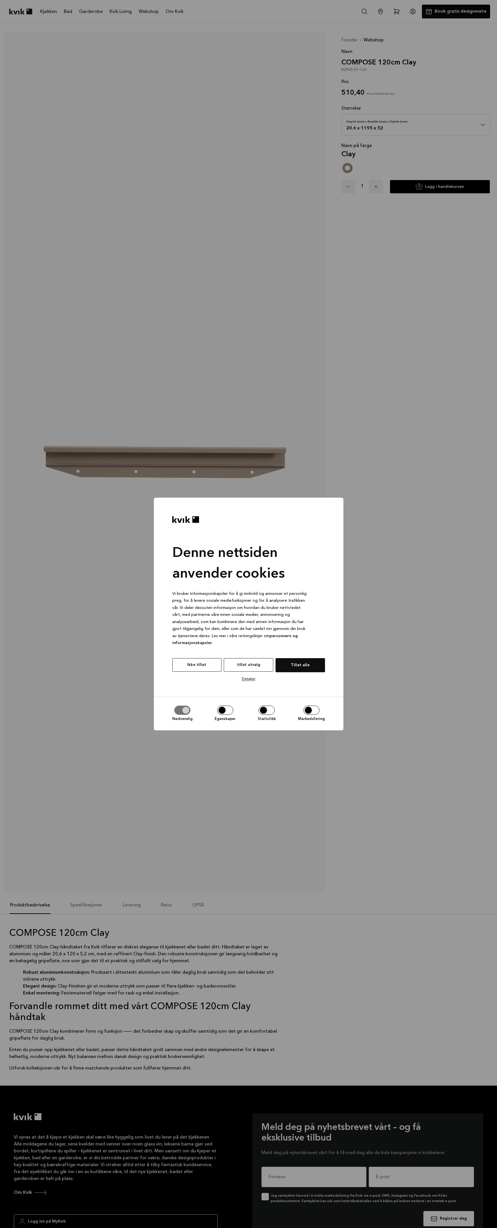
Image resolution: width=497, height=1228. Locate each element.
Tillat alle (300, 665)
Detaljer (248, 679)
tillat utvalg (248, 665)
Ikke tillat (196, 665)
